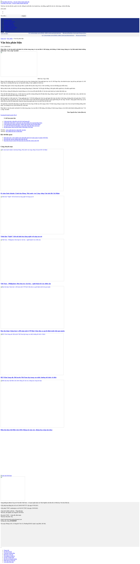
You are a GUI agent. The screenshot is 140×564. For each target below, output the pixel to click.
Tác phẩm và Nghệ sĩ (9, 26)
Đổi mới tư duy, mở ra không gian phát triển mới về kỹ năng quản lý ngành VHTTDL (26, 137)
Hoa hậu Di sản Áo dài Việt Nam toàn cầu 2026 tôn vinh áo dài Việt (21, 140)
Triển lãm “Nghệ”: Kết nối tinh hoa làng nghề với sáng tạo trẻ (21, 236)
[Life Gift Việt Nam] (6, 475)
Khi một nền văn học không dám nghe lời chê (15, 139)
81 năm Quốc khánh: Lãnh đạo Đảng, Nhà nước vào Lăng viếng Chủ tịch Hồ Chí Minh (30, 193)
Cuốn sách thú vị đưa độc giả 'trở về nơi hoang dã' (17, 121)
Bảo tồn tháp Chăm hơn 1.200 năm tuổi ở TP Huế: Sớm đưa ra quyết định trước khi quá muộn (33, 331)
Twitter (7, 115)
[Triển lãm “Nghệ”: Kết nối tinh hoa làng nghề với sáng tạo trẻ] (32, 233)
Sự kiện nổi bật (8, 20)
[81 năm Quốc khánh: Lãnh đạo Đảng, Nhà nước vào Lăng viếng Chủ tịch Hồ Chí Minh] (32, 190)
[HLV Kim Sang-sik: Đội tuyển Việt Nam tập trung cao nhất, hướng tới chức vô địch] (32, 374)
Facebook (3, 115)
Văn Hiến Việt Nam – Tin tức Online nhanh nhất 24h (14, 3)
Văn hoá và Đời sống (9, 21)
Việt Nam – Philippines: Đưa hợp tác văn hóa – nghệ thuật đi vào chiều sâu (26, 283)
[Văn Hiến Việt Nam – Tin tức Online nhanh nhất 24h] (15, 2)
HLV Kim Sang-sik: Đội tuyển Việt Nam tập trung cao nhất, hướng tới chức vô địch (28, 377)
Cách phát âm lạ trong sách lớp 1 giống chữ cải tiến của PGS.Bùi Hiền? (22, 124)
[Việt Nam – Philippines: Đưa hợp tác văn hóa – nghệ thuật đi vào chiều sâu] (32, 280)
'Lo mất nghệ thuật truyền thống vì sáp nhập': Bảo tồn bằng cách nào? (22, 125)
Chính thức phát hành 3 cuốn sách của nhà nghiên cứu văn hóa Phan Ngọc (23, 122)
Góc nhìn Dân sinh (9, 562)
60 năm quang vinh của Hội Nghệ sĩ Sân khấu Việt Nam (18, 127)
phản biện (18, 130)
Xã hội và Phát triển (9, 24)
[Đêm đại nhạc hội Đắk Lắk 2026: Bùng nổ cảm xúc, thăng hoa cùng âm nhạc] (32, 427)
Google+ (11, 115)
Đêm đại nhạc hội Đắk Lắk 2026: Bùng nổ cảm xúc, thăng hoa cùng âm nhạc (26, 430)
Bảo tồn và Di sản (8, 23)
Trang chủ (3, 38)
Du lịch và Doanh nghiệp (10, 27)
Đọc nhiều (9, 38)
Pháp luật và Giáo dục (9, 29)
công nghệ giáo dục (11, 130)
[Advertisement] (43, 453)
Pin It (15, 115)
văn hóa (24, 130)
